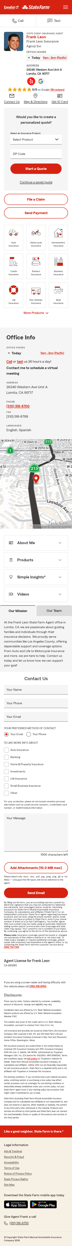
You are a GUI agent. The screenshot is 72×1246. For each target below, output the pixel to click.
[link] (36, 7)
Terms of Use (11, 1168)
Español (9, 7)
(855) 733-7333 (11, 947)
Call (9, 361)
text (20, 361)
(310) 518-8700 (18, 406)
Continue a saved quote (36, 182)
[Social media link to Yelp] (31, 81)
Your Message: (16, 818)
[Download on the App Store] (16, 1204)
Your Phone (14, 703)
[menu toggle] (65, 7)
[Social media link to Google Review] (41, 81)
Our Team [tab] (54, 610)
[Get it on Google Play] (43, 1204)
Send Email (36, 893)
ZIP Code (19, 154)
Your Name (14, 689)
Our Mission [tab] (18, 611)
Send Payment (36, 213)
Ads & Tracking (13, 1151)
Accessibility (11, 1162)
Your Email (13, 716)
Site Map (9, 1184)
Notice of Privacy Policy (18, 1173)
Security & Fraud (14, 1157)
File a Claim (36, 199)
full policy (32, 1058)
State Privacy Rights (16, 1179)
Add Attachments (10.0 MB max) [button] (36, 868)
